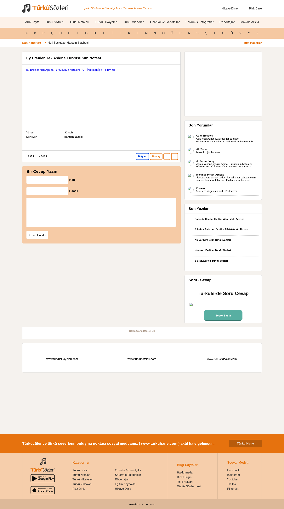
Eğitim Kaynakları (126, 484)
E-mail (73, 191)
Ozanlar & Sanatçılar (128, 470)
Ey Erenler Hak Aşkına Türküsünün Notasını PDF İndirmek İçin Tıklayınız (70, 69)
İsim (72, 180)
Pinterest (232, 488)
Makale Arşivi (250, 22)
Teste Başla (223, 315)
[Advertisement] (101, 99)
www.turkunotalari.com (142, 359)
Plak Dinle (255, 8)
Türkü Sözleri (54, 22)
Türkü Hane (245, 443)
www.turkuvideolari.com (222, 359)
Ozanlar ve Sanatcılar (165, 22)
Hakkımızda (184, 472)
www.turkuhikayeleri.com (62, 359)
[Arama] (193, 8)
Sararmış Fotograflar (199, 22)
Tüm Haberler (252, 42)
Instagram (233, 474)
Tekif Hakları (185, 481)
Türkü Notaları (79, 22)
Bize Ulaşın (184, 477)
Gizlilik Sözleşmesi (189, 486)
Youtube (232, 479)
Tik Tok (231, 484)
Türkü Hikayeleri (106, 22)
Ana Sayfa (32, 22)
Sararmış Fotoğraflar (128, 474)
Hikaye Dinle (230, 8)
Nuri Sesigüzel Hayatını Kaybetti (68, 42)
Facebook (233, 470)
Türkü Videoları (133, 22)
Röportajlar (227, 22)
